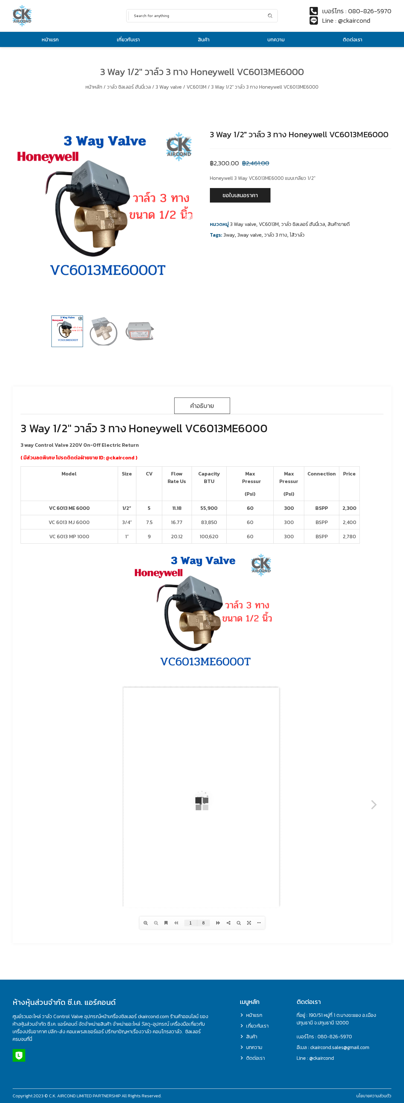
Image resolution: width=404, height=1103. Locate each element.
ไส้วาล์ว (297, 235)
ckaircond (122, 457)
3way (229, 235)
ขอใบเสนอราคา (240, 195)
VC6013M (196, 87)
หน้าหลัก (94, 87)
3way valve (249, 235)
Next (189, 218)
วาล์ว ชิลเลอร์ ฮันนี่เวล (129, 87)
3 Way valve (169, 87)
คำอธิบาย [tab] (202, 405)
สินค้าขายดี (339, 224)
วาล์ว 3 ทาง (275, 235)
